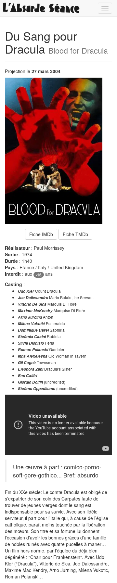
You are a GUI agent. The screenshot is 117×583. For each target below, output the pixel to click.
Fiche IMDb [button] (41, 234)
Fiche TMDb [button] (75, 234)
